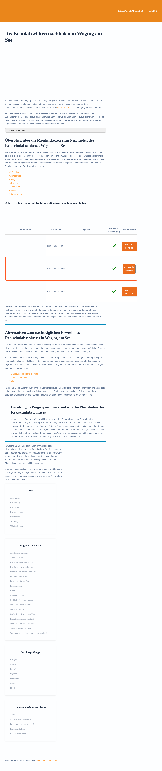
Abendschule (15, 176)
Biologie (13, 660)
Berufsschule (15, 507)
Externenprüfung (16, 512)
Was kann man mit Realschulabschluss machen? (28, 633)
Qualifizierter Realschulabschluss (22, 614)
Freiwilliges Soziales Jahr (19, 581)
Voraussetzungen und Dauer (21, 628)
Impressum (40, 760)
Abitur (11, 381)
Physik (12, 688)
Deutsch (13, 669)
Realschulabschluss (131, 10)
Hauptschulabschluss (18, 734)
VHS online (14, 172)
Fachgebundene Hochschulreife (23, 374)
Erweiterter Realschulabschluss (22, 567)
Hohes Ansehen (16, 586)
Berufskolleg (15, 503)
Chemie (13, 664)
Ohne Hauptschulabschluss (20, 605)
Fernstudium (14, 187)
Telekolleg (13, 183)
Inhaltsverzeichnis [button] (17, 130)
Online (152, 10)
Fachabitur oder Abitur (18, 576)
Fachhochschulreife (18, 378)
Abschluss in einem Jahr (19, 553)
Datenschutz (52, 760)
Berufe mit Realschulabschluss (21, 562)
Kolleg (12, 179)
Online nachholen (17, 609)
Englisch (13, 674)
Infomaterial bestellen (129, 246)
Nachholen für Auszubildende (21, 600)
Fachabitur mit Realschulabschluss (23, 572)
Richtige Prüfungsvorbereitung (22, 619)
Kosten (13, 591)
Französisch (14, 678)
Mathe (12, 683)
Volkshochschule (16, 526)
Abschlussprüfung (17, 558)
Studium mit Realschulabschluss (22, 623)
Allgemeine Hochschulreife (20, 719)
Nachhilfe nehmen (17, 595)
